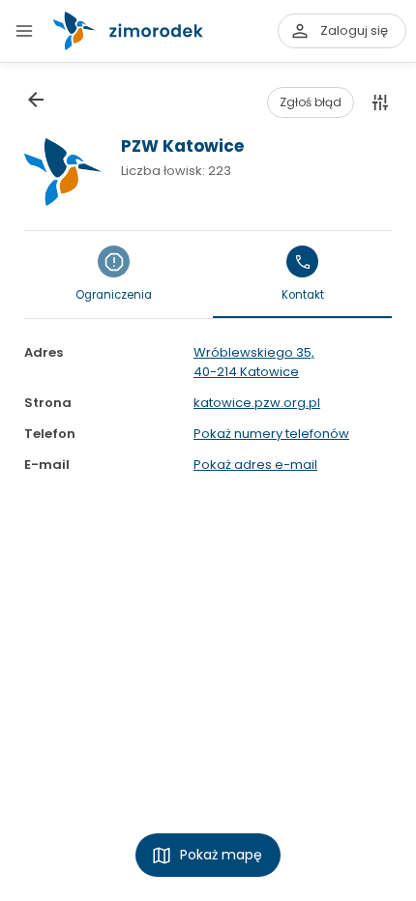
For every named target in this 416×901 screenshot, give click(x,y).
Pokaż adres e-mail (255, 464)
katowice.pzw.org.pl (256, 402)
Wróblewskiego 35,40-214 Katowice (253, 362)
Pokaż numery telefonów (271, 433)
